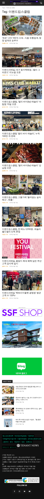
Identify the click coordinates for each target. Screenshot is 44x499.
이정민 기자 (5, 75)
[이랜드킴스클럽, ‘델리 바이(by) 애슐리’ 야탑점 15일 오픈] (22, 89)
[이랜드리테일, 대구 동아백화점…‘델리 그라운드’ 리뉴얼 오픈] (22, 57)
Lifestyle (5, 98)
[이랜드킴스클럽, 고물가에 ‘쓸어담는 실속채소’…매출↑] (22, 185)
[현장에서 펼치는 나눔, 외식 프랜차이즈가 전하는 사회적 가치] (8, 401)
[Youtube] (30, 491)
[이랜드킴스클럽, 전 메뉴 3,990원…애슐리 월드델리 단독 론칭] (22, 217)
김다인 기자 (5, 107)
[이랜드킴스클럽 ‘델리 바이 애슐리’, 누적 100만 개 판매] (22, 121)
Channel (5, 66)
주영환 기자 (5, 43)
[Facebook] (14, 491)
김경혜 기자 (5, 170)
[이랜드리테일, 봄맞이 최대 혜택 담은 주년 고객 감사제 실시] (22, 248)
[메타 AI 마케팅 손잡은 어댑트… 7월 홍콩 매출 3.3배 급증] (8, 423)
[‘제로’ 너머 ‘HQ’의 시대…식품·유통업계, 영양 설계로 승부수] (22, 25)
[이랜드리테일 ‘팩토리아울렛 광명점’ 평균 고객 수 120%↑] (22, 280)
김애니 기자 (5, 266)
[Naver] (25, 491)
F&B (4, 34)
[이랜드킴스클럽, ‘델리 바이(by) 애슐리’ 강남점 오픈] (22, 153)
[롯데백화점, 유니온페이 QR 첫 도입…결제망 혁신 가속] (8, 412)
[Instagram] (19, 491)
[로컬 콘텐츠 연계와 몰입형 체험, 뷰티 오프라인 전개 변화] (8, 390)
